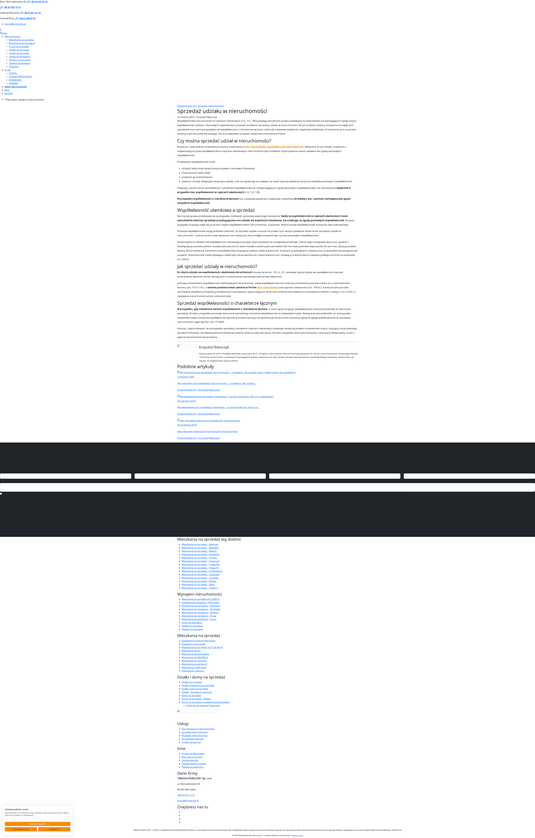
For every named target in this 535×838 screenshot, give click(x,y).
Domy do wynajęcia (192, 622)
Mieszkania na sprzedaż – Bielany (199, 551)
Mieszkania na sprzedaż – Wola (198, 584)
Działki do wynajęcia (192, 625)
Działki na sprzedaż (19, 49)
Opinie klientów (190, 760)
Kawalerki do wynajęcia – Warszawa (200, 602)
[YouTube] (183, 815)
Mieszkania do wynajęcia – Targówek (201, 609)
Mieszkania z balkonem (194, 667)
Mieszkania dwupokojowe (195, 654)
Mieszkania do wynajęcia (22, 43)
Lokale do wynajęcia (19, 56)
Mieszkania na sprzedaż (21, 39)
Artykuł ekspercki (186, 105)
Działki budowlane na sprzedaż (198, 685)
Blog (6, 90)
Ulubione (14, 66)
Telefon (408, 471)
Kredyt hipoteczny (191, 742)
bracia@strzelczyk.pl (15, 24)
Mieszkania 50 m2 (191, 650)
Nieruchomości (12, 36)
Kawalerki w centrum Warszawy (198, 640)
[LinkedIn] (183, 822)
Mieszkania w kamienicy (194, 664)
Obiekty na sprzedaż (20, 59)
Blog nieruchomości (192, 757)
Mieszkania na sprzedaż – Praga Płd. (201, 564)
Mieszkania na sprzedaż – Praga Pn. (200, 567)
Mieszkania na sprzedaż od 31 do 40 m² (202, 647)
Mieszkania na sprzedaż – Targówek (201, 574)
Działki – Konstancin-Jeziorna (197, 692)
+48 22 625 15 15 (185, 795)
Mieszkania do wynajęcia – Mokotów (201, 605)
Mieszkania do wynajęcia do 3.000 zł (200, 599)
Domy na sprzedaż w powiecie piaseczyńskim (205, 702)
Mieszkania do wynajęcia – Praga (199, 615)
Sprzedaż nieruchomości (211, 105)
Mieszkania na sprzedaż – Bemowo (200, 544)
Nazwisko (140, 471)
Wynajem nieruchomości (195, 735)
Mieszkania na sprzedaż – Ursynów (200, 577)
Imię (2, 471)
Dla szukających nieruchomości (198, 728)
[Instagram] (183, 818)
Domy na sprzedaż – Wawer (196, 698)
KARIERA (13, 83)
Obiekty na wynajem (19, 63)
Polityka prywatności (193, 767)
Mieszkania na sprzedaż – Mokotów (200, 554)
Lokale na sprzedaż (19, 53)
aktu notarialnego (267, 287)
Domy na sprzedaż (19, 46)
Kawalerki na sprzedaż (193, 644)
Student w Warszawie (193, 753)
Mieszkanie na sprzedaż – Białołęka (200, 547)
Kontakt (8, 93)
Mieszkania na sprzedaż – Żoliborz (200, 587)
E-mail (272, 471)
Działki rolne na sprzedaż (195, 688)
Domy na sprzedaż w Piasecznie (203, 705)
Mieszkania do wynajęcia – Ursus (199, 619)
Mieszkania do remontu (194, 660)
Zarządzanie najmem (193, 738)
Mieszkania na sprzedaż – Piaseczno (201, 561)
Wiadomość (6, 480)
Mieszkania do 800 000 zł (195, 657)
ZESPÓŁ (13, 73)
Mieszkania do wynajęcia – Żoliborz (200, 612)
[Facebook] (183, 812)
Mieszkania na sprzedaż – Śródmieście (202, 571)
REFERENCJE (15, 80)
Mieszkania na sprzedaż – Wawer (199, 581)
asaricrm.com (297, 835)
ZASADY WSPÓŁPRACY (20, 76)
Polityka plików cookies (194, 763)
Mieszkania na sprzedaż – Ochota (199, 557)
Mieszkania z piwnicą (193, 670)
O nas (7, 70)
